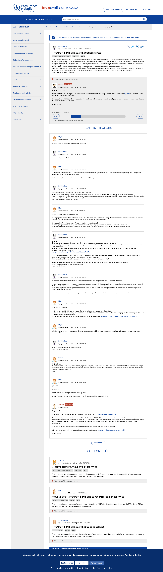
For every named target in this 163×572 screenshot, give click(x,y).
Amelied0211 (63, 520)
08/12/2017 (78, 154)
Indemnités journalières (60, 500)
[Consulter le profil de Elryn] (54, 140)
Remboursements (57, 530)
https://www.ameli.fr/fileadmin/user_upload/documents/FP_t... (121, 316)
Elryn (60, 137)
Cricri (60, 490)
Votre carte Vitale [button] (20, 47)
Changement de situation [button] (23, 53)
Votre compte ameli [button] (21, 40)
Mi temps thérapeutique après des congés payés (78, 527)
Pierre (60, 84)
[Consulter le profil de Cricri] (54, 494)
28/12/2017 (78, 277)
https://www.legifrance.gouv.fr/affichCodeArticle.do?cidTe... (71, 252)
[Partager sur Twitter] (132, 47)
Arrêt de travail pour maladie (61, 56)
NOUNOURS (62, 46)
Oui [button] (57, 116)
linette (60, 357)
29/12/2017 (78, 344)
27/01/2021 (78, 360)
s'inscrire (147, 9)
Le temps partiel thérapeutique (106, 414)
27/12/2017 (78, 237)
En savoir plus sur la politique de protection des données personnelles (81, 568)
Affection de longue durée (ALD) (62, 470)
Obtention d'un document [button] (23, 60)
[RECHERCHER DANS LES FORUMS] (144, 19)
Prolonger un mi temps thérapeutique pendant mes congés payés (88, 497)
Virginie (61, 404)
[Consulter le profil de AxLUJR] (54, 464)
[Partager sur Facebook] (128, 47)
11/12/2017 (78, 189)
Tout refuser (81, 563)
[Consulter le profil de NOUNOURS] (54, 50)
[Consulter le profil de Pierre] (54, 88)
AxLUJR (61, 460)
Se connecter (131, 9)
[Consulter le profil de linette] (54, 361)
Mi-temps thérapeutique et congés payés (111, 430)
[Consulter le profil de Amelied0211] (54, 524)
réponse (127, 94)
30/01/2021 (78, 382)
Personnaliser (97, 563)
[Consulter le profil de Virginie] (54, 408)
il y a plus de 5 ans (63, 360)
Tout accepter (67, 563)
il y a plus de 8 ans (63, 87)
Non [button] (141, 116)
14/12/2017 (78, 87)
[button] (81, 12)
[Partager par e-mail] (137, 47)
